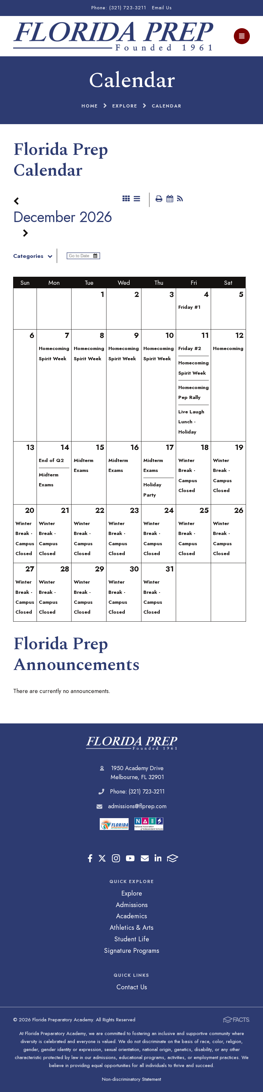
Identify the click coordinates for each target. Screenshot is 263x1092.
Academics (131, 916)
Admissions (132, 905)
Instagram (116, 858)
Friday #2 (189, 348)
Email (145, 858)
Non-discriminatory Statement (131, 1079)
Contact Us (131, 987)
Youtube (130, 858)
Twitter (102, 858)
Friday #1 (189, 307)
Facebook (90, 858)
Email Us (162, 7)
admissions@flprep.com (137, 806)
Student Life (131, 939)
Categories (28, 256)
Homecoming (228, 348)
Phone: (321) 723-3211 (118, 7)
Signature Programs (131, 950)
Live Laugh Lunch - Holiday (191, 421)
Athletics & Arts (131, 927)
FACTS (172, 858)
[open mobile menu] (242, 36)
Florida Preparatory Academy (131, 743)
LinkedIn (158, 858)
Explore (131, 893)
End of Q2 (51, 460)
